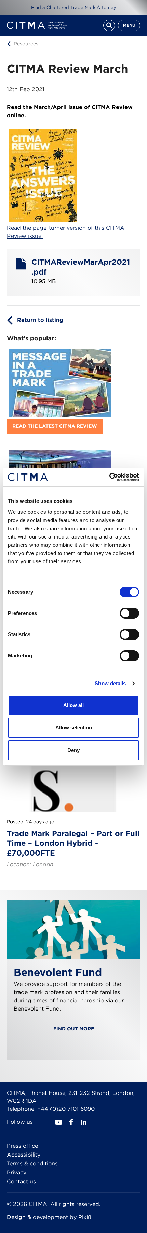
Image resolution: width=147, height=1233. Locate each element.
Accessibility (23, 1154)
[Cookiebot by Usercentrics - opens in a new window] (109, 477)
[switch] (129, 613)
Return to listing (40, 320)
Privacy (16, 1172)
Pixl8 (84, 1217)
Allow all (73, 705)
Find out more (73, 1028)
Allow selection (73, 727)
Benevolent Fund (58, 972)
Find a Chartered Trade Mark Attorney (73, 7)
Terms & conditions (32, 1163)
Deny (73, 750)
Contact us (21, 1181)
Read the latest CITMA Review (54, 426)
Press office (22, 1146)
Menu (129, 25)
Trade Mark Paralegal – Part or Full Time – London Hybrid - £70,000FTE (73, 843)
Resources (26, 43)
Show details (110, 683)
